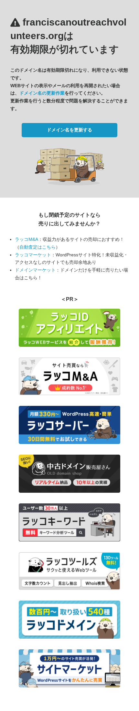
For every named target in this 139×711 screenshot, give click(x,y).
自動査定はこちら (37, 247)
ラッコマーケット (33, 254)
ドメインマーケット (35, 270)
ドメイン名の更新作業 (42, 93)
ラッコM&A (26, 239)
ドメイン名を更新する (69, 129)
